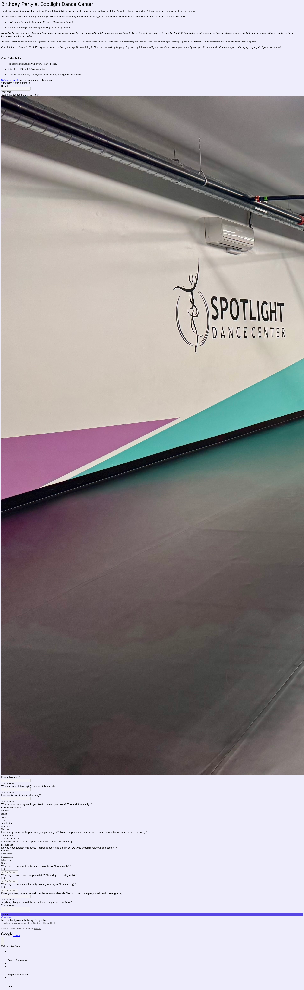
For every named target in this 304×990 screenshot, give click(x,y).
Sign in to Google (10, 80)
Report (37, 928)
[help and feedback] (2, 941)
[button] (152, 914)
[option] (152, 850)
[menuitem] (155, 956)
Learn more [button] (48, 80)
